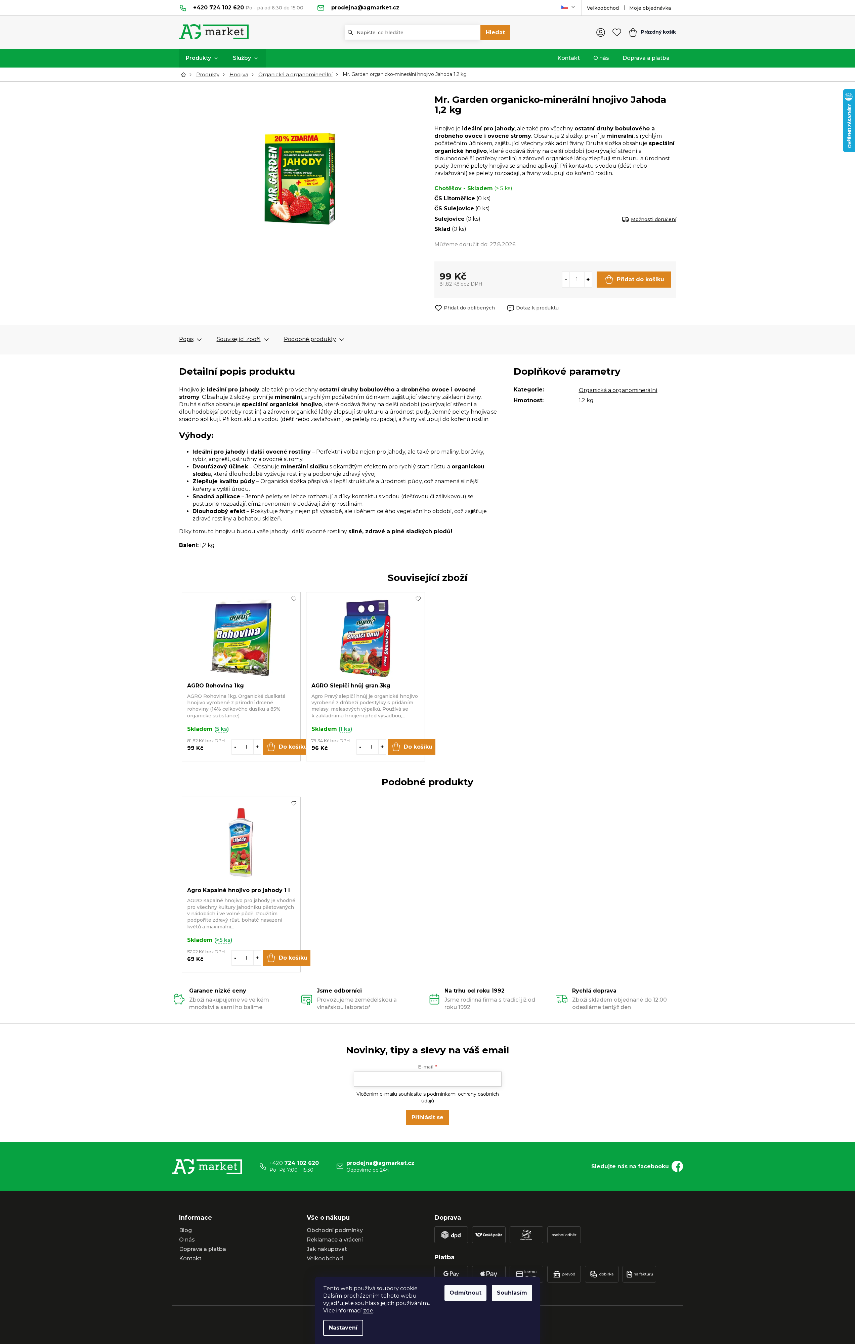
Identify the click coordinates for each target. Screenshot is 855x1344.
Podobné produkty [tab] (310, 339)
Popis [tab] (186, 339)
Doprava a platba (202, 1249)
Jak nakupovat (327, 1249)
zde (368, 1310)
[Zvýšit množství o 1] (588, 279)
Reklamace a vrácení (335, 1239)
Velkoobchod (603, 8)
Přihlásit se (427, 1117)
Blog (185, 1230)
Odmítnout (465, 1293)
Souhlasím (512, 1293)
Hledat (495, 32)
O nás (187, 1239)
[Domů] (185, 74)
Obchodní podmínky (335, 1230)
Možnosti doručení (653, 219)
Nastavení (343, 1328)
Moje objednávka (650, 8)
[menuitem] (202, 58)
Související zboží (239, 339)
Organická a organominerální (618, 390)
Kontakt (190, 1258)
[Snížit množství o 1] (566, 279)
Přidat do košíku (640, 279)
